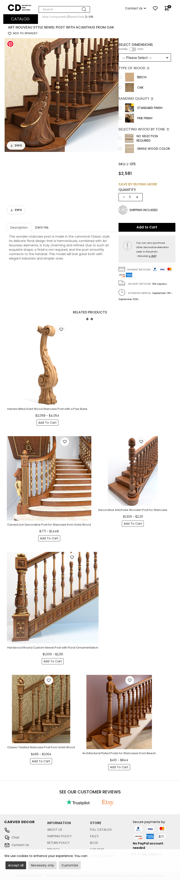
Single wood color (153, 148)
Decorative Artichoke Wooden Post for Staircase (132, 510)
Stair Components (54, 17)
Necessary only (42, 865)
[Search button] (84, 9)
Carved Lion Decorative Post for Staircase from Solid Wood (49, 525)
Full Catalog (101, 829)
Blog (94, 843)
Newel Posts (76, 17)
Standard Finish (149, 108)
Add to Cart (147, 227)
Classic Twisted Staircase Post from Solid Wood (41, 747)
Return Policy (58, 843)
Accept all (15, 865)
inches (123, 49)
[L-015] (62, 94)
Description (19, 227)
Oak (140, 87)
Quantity (127, 190)
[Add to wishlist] (61, 329)
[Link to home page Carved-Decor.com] (25, 824)
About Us (54, 829)
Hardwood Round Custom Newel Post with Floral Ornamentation (52, 647)
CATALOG (20, 19)
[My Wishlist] (155, 8)
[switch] (132, 49)
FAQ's (94, 836)
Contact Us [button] (133, 8)
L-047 (153, 256)
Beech (141, 77)
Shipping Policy (59, 836)
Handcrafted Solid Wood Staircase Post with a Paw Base (47, 409)
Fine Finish (144, 118)
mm (140, 49)
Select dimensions (136, 47)
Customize (69, 865)
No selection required (147, 138)
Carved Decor (18, 6)
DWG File (42, 227)
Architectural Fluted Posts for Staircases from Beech (119, 753)
